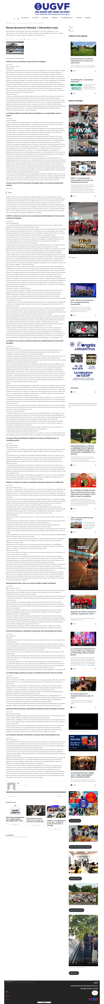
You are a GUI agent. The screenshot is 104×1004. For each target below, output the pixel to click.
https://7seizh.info (11, 636)
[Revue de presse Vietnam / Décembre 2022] (11, 787)
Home (7, 23)
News (10, 192)
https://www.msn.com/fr (12, 588)
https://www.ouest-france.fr (13, 713)
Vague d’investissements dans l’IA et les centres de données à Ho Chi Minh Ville (35, 820)
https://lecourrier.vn (11, 120)
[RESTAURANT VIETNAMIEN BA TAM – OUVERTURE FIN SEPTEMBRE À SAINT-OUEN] (15, 810)
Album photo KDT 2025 (76, 910)
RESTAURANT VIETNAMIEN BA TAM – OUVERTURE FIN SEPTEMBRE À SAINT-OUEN (15, 819)
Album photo (73, 973)
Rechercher (8, 999)
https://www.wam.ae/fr (12, 678)
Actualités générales (22, 23)
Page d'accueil (12, 23)
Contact (95, 992)
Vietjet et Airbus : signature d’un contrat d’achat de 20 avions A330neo (29, 982)
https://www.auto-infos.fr (12, 66)
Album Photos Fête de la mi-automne (80, 847)
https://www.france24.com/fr (14, 487)
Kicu (18, 783)
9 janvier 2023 (11, 39)
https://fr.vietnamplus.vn (12, 223)
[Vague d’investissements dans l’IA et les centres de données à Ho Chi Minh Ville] (35, 810)
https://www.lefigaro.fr (12, 445)
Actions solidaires (75, 820)
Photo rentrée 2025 (75, 878)
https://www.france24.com (13, 348)
